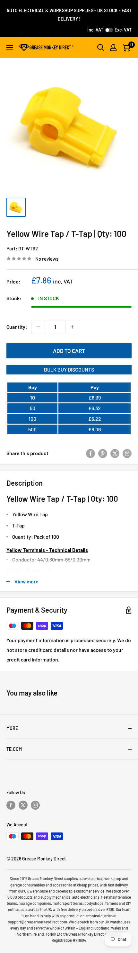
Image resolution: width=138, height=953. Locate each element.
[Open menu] (9, 47)
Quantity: (16, 327)
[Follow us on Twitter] (23, 804)
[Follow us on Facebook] (10, 804)
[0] (126, 47)
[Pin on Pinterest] (102, 453)
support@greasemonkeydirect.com (37, 922)
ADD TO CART (69, 350)
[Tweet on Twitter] (114, 453)
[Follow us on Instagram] (35, 804)
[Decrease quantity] (38, 327)
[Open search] (100, 47)
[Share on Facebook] (90, 453)
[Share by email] (127, 453)
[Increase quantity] (72, 327)
